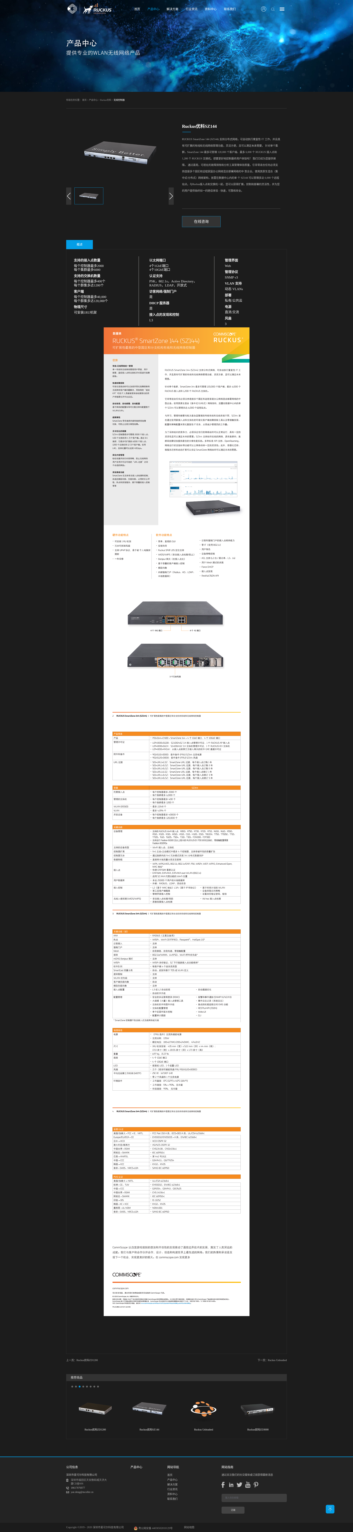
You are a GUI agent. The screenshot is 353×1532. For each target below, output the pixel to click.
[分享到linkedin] (231, 1485)
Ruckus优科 (105, 100)
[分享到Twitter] (239, 1485)
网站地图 (188, 1527)
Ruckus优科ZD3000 (203, 1429)
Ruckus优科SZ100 (258, 1429)
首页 (137, 9)
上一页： (82, 1360)
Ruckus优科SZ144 (95, 1429)
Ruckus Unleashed (149, 1429)
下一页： (272, 1360)
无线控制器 (119, 100)
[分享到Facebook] (223, 1485)
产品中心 (93, 100)
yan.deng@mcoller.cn (82, 1492)
